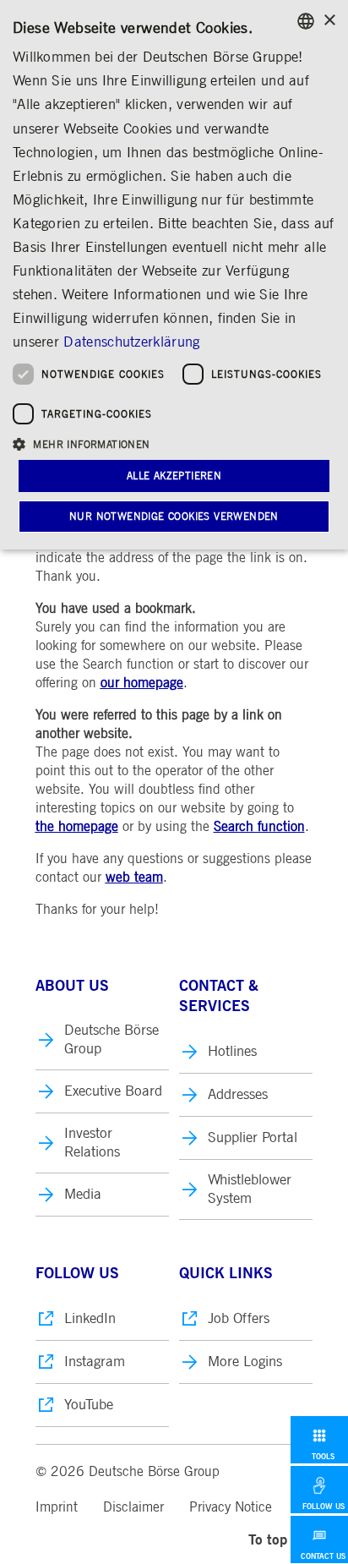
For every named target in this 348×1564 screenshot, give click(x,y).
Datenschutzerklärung (131, 342)
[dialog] (174, 275)
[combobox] (305, 21)
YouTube (88, 1404)
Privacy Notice (230, 1507)
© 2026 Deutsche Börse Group (127, 1472)
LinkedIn (90, 1318)
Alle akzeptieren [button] (174, 476)
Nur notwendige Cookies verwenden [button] (174, 516)
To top (267, 1540)
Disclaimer (133, 1507)
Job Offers (238, 1318)
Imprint (56, 1507)
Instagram (94, 1361)
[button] (174, 443)
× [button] (329, 20)
